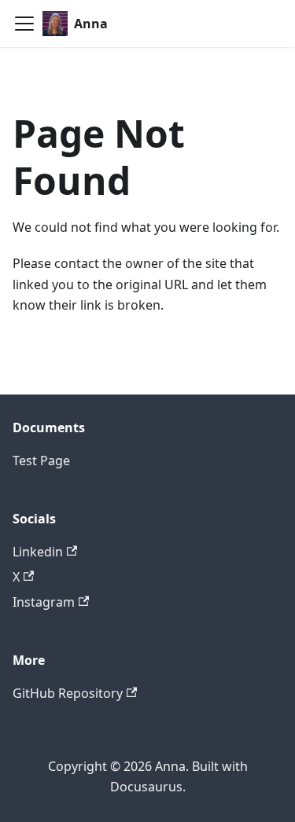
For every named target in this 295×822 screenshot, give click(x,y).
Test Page (41, 460)
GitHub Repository (68, 693)
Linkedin (38, 551)
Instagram (44, 602)
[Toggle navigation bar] (24, 23)
